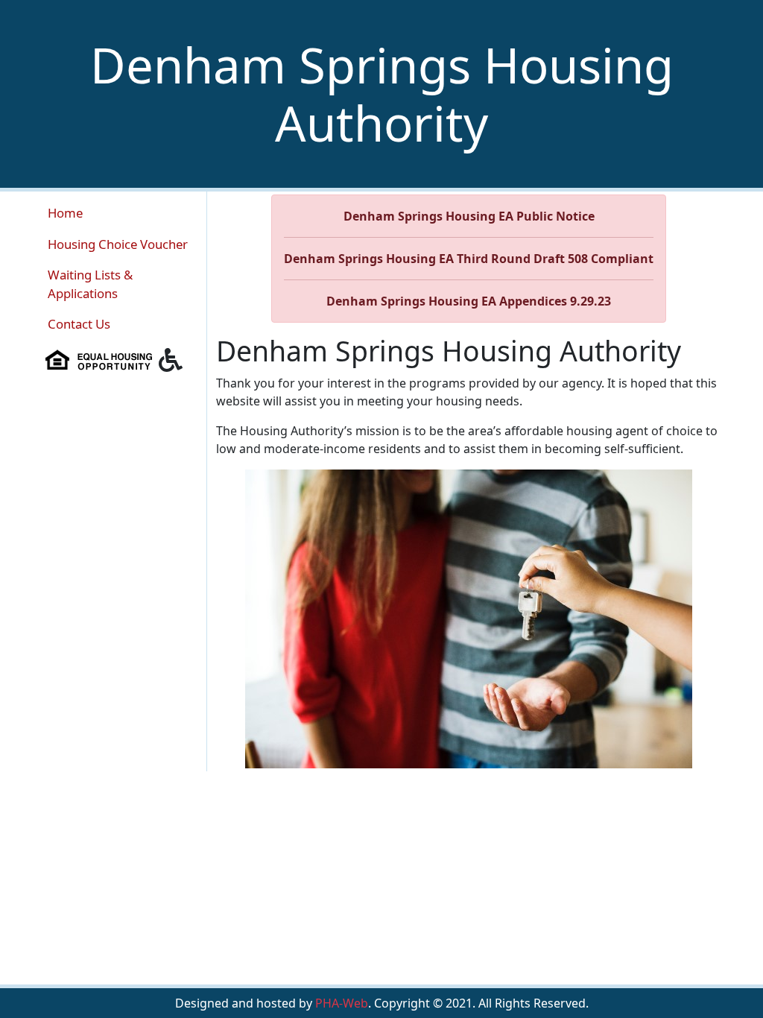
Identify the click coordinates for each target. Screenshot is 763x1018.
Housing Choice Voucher (118, 244)
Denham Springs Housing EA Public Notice (469, 216)
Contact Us (79, 323)
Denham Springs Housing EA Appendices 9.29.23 (468, 301)
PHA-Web (341, 1003)
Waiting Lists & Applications (90, 284)
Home (65, 212)
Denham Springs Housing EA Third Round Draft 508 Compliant (468, 258)
